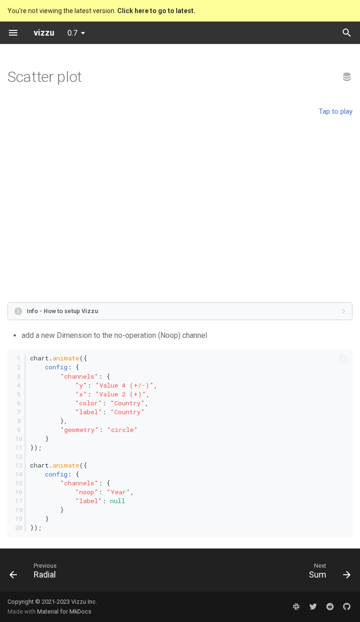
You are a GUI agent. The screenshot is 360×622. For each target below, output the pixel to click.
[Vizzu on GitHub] (346, 606)
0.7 (72, 33)
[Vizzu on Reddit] (330, 606)
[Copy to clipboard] (343, 358)
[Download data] (346, 77)
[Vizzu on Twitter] (313, 606)
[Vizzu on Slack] (296, 606)
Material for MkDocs (64, 611)
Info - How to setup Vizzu (62, 311)
